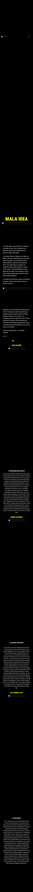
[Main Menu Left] (29, 37)
